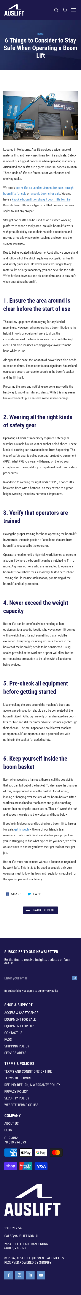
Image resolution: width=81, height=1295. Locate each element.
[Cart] (65, 10)
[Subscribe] (74, 978)
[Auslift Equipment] (14, 10)
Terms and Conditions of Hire (28, 1071)
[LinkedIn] (30, 1275)
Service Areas (15, 1053)
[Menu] (73, 10)
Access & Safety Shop (21, 1013)
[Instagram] (19, 1275)
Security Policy (16, 1098)
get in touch (21, 829)
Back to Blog (44, 910)
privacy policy (50, 990)
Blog (40, 33)
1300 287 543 (13, 1228)
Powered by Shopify (35, 1262)
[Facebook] (8, 1275)
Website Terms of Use (21, 1105)
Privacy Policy (16, 1091)
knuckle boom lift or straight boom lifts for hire (41, 199)
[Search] (56, 10)
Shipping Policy (16, 1046)
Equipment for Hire (19, 1026)
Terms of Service (18, 1078)
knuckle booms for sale (45, 194)
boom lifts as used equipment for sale (39, 188)
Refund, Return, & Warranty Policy (32, 1085)
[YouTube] (41, 1275)
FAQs (8, 1039)
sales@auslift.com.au (21, 1236)
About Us (11, 1123)
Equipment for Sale (20, 1019)
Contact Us (13, 1033)
